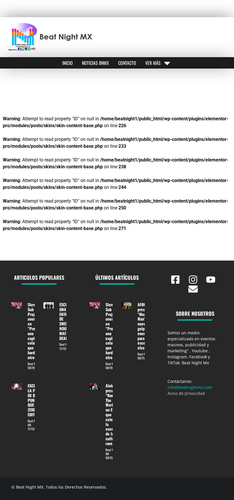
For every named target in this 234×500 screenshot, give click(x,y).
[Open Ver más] (167, 62)
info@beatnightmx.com (190, 387)
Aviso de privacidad (186, 393)
